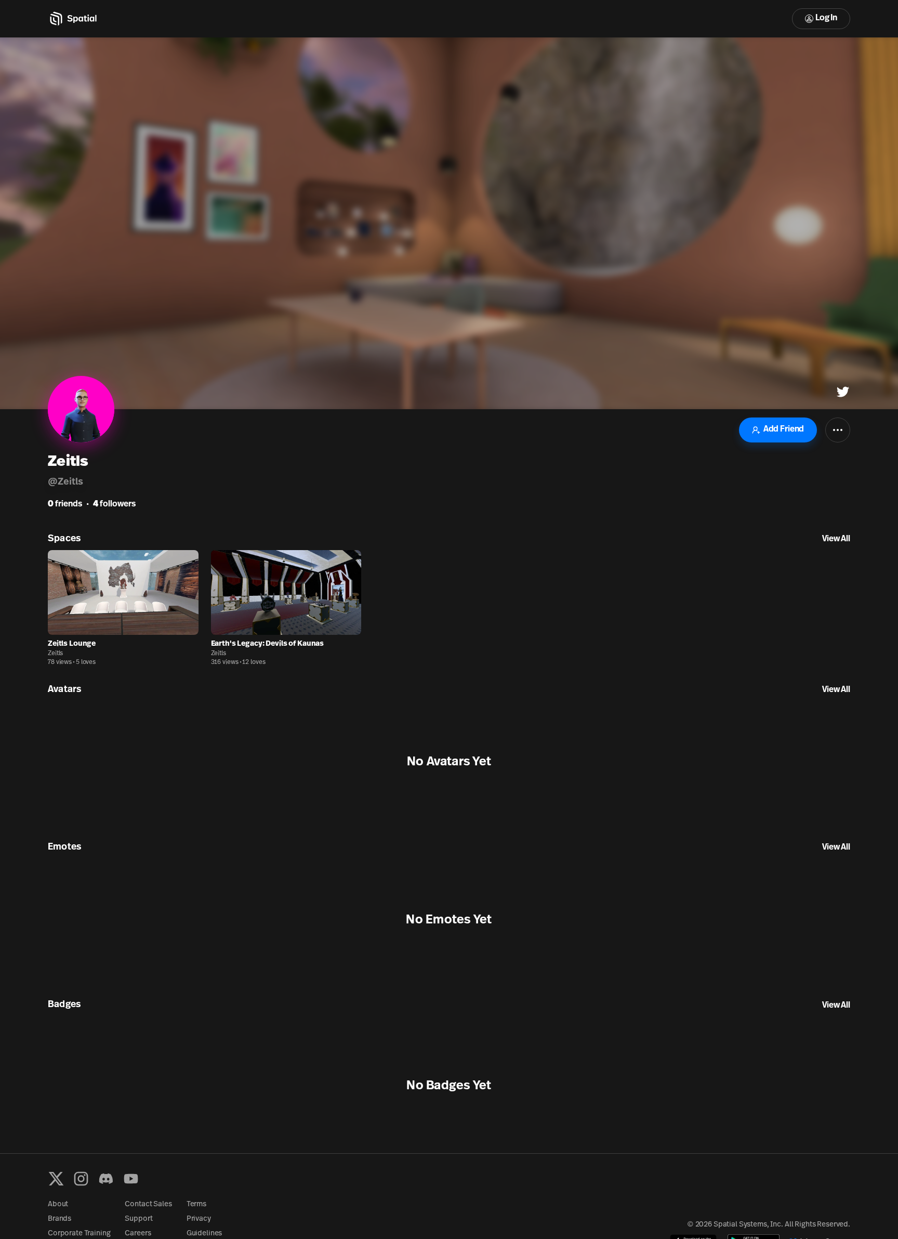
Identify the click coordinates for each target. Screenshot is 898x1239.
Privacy (199, 1219)
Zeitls (55, 653)
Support (138, 1219)
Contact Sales (148, 1204)
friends (65, 504)
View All (836, 539)
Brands (59, 1219)
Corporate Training (79, 1233)
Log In (826, 18)
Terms (196, 1204)
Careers (138, 1233)
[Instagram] (81, 1178)
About (58, 1204)
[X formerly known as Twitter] (56, 1178)
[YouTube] (131, 1178)
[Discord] (106, 1178)
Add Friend (783, 429)
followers (114, 504)
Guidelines (204, 1233)
